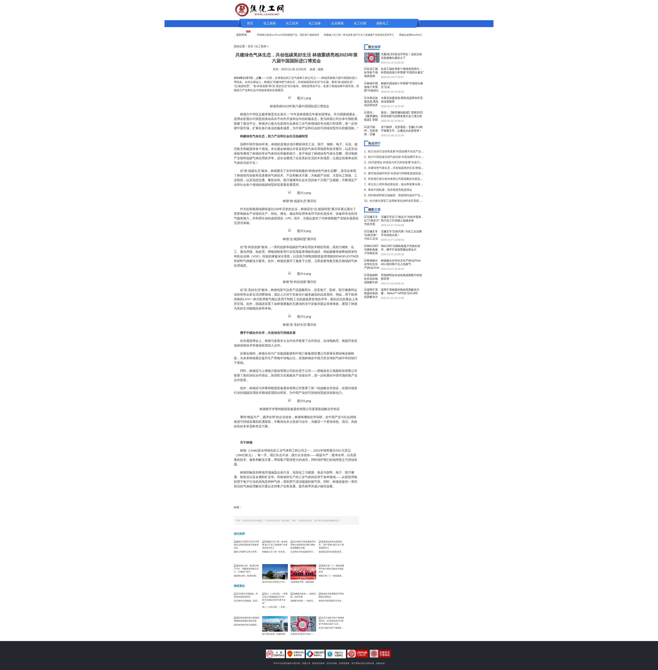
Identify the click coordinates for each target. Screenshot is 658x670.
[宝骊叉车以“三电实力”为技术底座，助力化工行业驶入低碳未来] (372, 220)
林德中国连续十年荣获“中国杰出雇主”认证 (402, 85)
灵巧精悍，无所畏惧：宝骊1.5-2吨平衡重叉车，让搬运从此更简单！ (402, 129)
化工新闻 (269, 23)
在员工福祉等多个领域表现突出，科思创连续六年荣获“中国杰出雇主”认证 (402, 70)
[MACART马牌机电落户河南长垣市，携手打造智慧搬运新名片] (372, 249)
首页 (250, 23)
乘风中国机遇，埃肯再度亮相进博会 (390, 189)
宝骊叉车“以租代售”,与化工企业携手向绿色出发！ (401, 233)
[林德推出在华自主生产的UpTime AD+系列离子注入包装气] (372, 264)
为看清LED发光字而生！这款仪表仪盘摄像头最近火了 (315, 634)
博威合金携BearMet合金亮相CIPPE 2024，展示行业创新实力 (413, 34)
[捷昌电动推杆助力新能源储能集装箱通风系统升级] (247, 619)
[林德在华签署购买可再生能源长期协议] (331, 595)
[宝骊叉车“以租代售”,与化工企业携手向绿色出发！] (372, 235)
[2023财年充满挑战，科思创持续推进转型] (247, 595)
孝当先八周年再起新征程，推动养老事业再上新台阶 (399, 184)
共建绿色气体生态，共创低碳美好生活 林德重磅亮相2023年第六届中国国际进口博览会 (421, 167)
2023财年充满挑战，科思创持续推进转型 (253, 601)
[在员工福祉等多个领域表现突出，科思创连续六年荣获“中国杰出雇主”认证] (331, 620)
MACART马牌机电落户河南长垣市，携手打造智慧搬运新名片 (400, 248)
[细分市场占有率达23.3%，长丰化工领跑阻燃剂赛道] (275, 571)
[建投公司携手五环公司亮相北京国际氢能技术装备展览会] (247, 544)
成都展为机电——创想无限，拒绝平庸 (307, 601)
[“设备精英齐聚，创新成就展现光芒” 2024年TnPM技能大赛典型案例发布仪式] (303, 571)
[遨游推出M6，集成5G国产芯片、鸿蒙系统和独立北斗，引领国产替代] (247, 568)
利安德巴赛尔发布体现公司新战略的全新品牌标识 (398, 178)
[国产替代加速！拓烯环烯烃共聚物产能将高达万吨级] (275, 624)
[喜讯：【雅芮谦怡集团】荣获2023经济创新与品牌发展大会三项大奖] (372, 116)
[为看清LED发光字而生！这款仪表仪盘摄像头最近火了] (303, 624)
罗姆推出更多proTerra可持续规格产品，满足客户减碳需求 (270, 34)
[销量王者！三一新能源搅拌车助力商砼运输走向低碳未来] (331, 568)
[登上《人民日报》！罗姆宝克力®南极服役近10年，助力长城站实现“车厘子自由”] (275, 598)
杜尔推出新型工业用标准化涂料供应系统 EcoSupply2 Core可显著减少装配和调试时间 (422, 200)
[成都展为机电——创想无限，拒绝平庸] (303, 595)
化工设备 (315, 23)
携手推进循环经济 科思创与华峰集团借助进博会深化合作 (402, 173)
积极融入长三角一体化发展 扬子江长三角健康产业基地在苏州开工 (340, 34)
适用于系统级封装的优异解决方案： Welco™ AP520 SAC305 (400, 291)
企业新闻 (337, 23)
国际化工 (382, 23)
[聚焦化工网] (259, 9)
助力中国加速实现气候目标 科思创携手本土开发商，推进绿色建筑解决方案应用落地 (419, 156)
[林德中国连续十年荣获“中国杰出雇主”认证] (372, 87)
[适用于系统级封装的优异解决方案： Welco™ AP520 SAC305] (372, 293)
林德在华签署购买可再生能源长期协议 (336, 601)
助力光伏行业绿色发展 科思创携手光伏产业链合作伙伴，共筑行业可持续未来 (415, 151)
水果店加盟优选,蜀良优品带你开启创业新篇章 (402, 99)
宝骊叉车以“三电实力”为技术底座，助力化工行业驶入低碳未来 (402, 218)
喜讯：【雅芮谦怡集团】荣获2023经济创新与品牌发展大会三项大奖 (402, 114)
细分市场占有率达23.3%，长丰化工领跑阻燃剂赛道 (285, 582)
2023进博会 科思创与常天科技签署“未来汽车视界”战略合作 (404, 162)
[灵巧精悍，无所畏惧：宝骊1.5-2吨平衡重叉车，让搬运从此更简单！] (372, 130)
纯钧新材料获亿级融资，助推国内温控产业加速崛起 (399, 195)
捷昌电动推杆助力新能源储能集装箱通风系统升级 (256, 625)
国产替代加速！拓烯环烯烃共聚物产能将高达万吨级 (285, 634)
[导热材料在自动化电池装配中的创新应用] (372, 278)
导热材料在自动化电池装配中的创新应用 (401, 277)
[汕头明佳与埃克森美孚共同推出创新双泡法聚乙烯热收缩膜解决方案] (303, 544)
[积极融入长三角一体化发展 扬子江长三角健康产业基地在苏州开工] (275, 544)
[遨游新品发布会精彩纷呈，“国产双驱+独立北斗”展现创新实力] (331, 544)
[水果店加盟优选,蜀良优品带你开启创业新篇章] (372, 101)
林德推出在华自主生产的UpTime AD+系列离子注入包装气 (401, 262)
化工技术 (292, 23)
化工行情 (360, 23)
